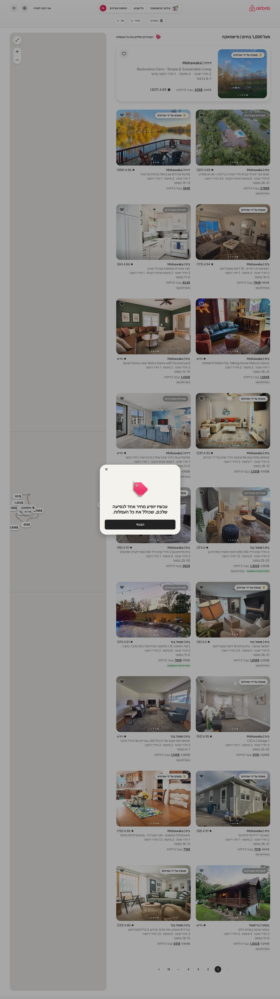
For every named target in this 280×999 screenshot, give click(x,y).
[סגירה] (106, 469)
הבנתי (140, 524)
